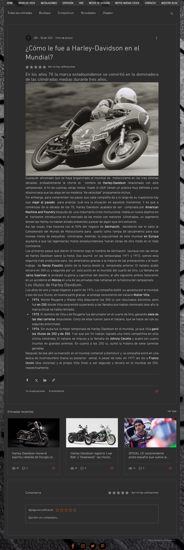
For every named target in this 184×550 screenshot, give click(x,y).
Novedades (88, 13)
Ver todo (172, 411)
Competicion (66, 13)
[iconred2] (82, 546)
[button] (172, 13)
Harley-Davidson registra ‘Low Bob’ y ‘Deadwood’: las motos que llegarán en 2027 (91, 455)
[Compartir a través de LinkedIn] (45, 380)
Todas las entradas (20, 13)
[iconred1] (73, 546)
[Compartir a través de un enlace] (53, 380)
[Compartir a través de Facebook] (27, 380)
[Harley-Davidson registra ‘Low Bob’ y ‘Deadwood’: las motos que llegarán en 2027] (92, 432)
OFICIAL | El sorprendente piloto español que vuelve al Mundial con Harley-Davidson (149, 455)
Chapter (108, 13)
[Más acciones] (156, 38)
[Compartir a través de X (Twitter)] (36, 380)
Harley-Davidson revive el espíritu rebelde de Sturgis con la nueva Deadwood (33, 455)
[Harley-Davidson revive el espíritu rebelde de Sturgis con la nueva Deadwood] (34, 432)
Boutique (45, 13)
